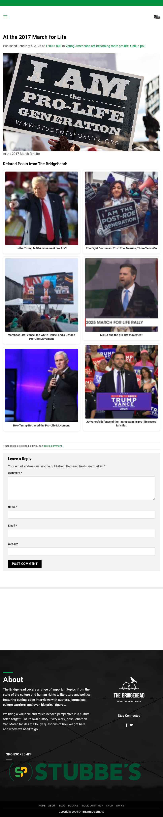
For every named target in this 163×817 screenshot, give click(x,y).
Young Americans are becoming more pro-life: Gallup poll (105, 46)
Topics (120, 805)
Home (42, 805)
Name (12, 507)
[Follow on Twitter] (131, 725)
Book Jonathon (92, 805)
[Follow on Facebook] (126, 725)
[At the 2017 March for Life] (81, 102)
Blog (62, 805)
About (52, 805)
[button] (5, 17)
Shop (109, 805)
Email (12, 525)
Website (13, 544)
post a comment (53, 445)
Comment (15, 473)
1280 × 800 (53, 46)
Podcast (74, 805)
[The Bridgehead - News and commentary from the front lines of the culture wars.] (81, 17)
